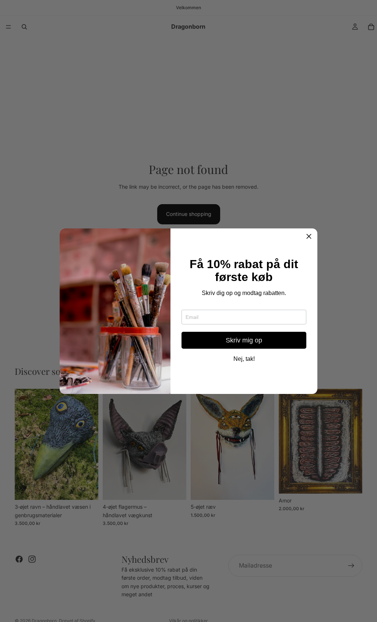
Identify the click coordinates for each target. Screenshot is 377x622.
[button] (309, 237)
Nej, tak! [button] (244, 359)
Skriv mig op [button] (244, 340)
